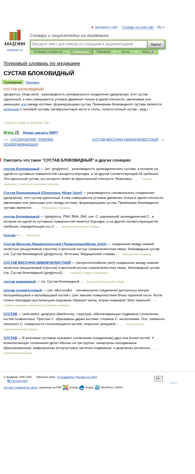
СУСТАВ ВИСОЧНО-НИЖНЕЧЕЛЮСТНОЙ (125, 139)
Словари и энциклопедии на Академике (69, 35)
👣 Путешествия (17, 380)
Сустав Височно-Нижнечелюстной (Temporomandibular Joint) (55, 244)
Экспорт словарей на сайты (20, 387)
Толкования (81, 51)
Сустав (9, 235)
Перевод (32, 82)
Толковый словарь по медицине (49, 51)
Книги (126, 51)
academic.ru (15, 50)
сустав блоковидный (21, 169)
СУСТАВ (10, 314)
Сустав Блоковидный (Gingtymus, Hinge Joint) (43, 193)
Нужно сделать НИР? (40, 133)
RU (159, 27)
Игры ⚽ (148, 51)
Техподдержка (65, 377)
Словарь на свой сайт (138, 27)
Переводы (104, 51)
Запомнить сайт (106, 27)
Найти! (156, 44)
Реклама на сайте (86, 377)
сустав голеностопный (23, 290)
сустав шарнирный (20, 281)
